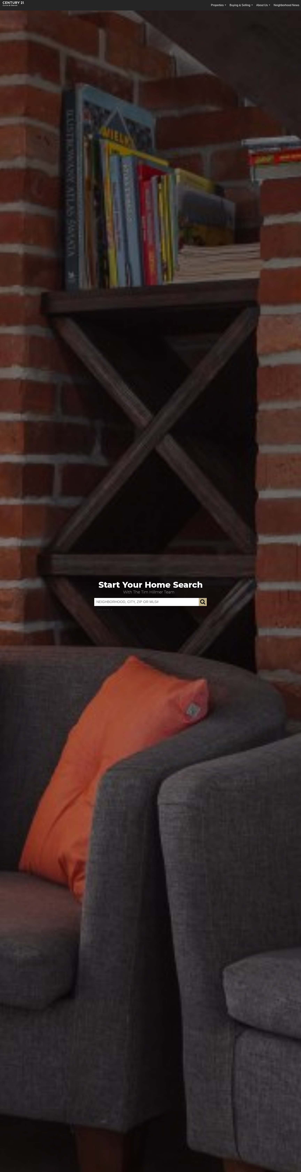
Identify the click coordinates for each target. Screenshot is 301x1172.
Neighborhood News (286, 5)
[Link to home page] (15, 5)
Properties (219, 7)
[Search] (203, 602)
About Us (264, 7)
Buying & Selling (242, 7)
